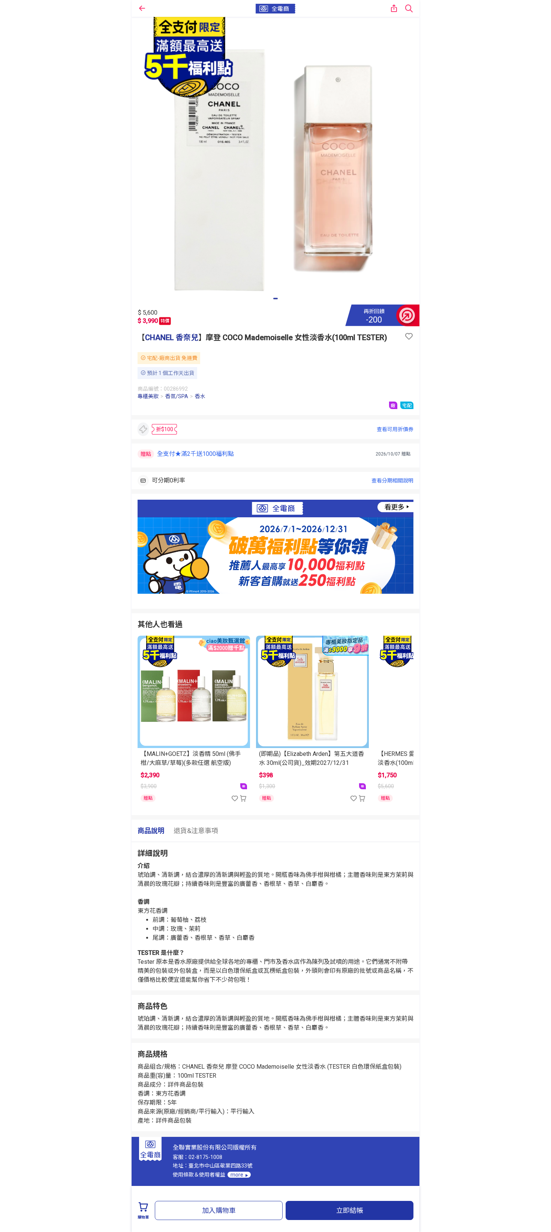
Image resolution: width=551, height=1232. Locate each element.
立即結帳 (349, 1210)
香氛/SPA (176, 396)
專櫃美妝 (148, 396)
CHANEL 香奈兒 (171, 337)
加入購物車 (219, 1210)
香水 (200, 396)
